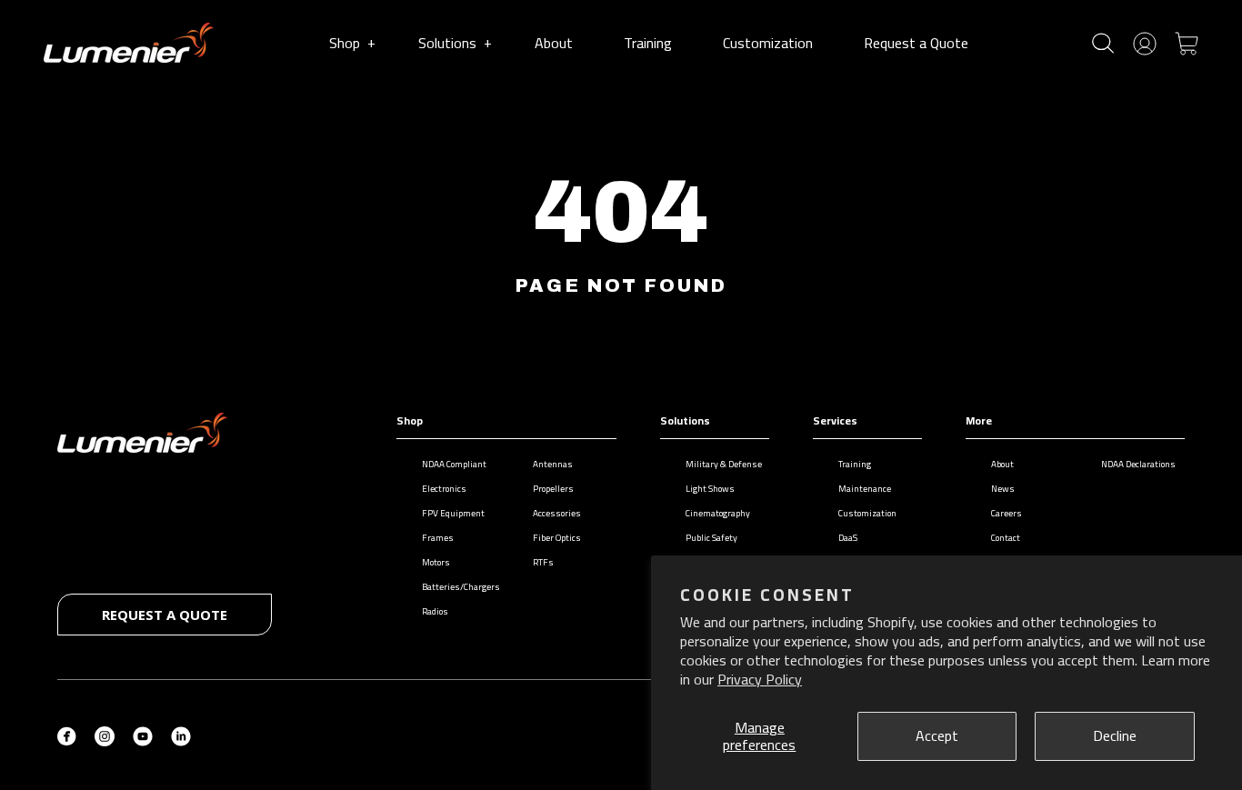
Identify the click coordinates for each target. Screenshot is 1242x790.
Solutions (454, 43)
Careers (1006, 513)
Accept (937, 735)
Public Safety (711, 537)
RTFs (543, 562)
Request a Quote (916, 43)
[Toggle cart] (1186, 41)
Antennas (553, 464)
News (1003, 488)
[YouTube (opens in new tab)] (143, 734)
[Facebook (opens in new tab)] (66, 734)
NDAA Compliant (454, 464)
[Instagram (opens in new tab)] (105, 734)
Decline (1115, 735)
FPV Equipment (453, 513)
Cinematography (718, 513)
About (554, 43)
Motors (436, 562)
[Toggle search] (1103, 43)
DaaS (847, 537)
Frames (438, 537)
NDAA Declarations (1138, 464)
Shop (352, 43)
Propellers (553, 488)
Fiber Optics (557, 537)
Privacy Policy (759, 679)
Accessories (557, 513)
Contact (1005, 537)
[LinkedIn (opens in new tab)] (181, 734)
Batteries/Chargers (461, 586)
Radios (435, 611)
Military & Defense (724, 464)
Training (648, 43)
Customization (768, 43)
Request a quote (164, 614)
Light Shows (710, 488)
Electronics (444, 488)
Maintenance (864, 488)
